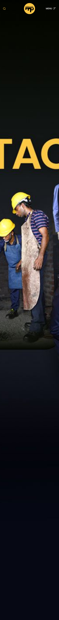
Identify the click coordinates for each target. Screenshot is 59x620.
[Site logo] (29, 8)
